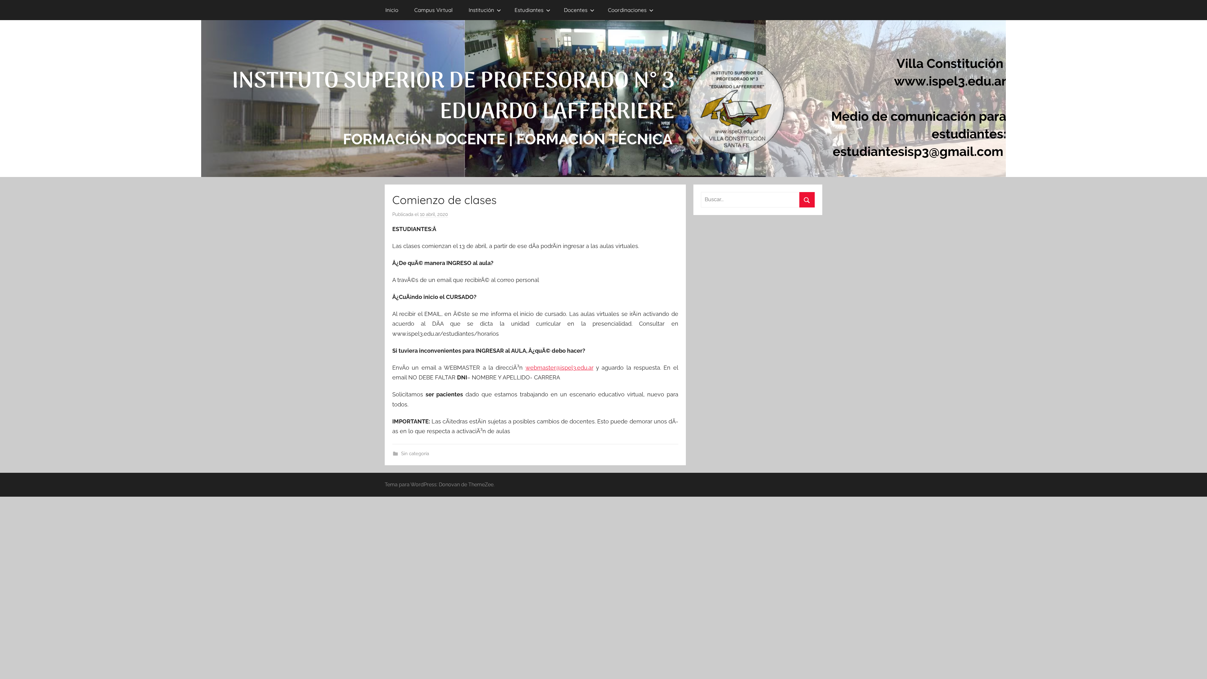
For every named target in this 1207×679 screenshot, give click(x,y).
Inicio (391, 10)
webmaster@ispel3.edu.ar (559, 367)
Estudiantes (529, 10)
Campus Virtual (433, 10)
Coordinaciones (627, 10)
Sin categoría (415, 453)
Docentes (575, 10)
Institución (481, 10)
